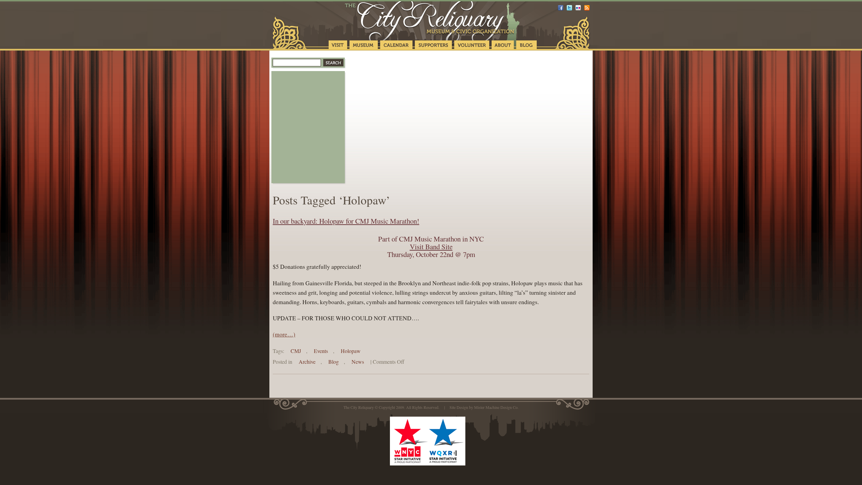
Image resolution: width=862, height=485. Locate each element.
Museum (364, 45)
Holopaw (351, 350)
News (358, 361)
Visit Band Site (431, 246)
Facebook (560, 7)
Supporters (433, 45)
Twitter (569, 7)
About (503, 45)
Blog (526, 45)
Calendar (396, 45)
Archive (307, 361)
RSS (587, 7)
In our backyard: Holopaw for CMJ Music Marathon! (346, 221)
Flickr (578, 7)
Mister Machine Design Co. (496, 407)
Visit (338, 45)
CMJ (296, 350)
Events (321, 350)
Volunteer (471, 45)
